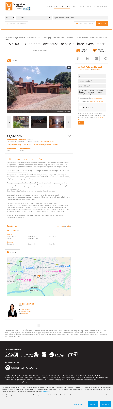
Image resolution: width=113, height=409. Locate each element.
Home (12, 375)
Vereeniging (47, 38)
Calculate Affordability (14, 145)
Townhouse (70, 38)
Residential (31, 38)
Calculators (30, 379)
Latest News (38, 379)
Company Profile (60, 379)
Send (81, 123)
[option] (56, 122)
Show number (25, 309)
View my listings (26, 311)
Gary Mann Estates (20, 38)
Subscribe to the (91, 98)
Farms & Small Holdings (69, 377)
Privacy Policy (23, 382)
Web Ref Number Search (17, 24)
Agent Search (71, 379)
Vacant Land (81, 377)
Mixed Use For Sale (30, 377)
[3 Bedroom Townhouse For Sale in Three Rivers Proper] (39, 89)
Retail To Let (19, 377)
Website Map (88, 379)
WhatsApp (24, 314)
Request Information (11, 382)
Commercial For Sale (67, 375)
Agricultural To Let (54, 377)
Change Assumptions (47, 141)
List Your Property (11, 379)
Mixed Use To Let (43, 377)
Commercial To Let (81, 375)
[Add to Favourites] (70, 136)
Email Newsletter (97, 98)
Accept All (105, 404)
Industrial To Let (9, 377)
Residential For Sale (21, 375)
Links (94, 379)
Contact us (79, 379)
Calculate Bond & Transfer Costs (33, 145)
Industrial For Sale (93, 375)
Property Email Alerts (96, 101)
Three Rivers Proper (58, 38)
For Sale (38, 38)
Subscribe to (91, 101)
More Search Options (86, 24)
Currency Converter (51, 145)
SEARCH (103, 24)
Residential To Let (34, 375)
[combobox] (81, 18)
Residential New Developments (50, 375)
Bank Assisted (90, 377)
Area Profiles (22, 379)
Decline (92, 404)
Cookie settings (78, 404)
